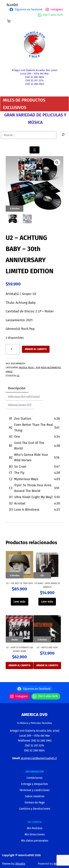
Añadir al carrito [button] (19, 665)
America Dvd (34, 714)
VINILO (9, 371)
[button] (57, 162)
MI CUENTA (34, 822)
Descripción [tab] (16, 388)
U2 (18, 375)
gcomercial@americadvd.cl (39, 758)
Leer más (19, 601)
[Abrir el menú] (34, 149)
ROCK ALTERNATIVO (51, 367)
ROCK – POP (34, 367)
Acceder (12, 5)
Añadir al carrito (36, 349)
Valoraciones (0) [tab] (19, 405)
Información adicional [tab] (24, 397)
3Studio (20, 863)
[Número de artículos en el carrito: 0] (9, 21)
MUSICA (23, 367)
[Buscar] (63, 135)
